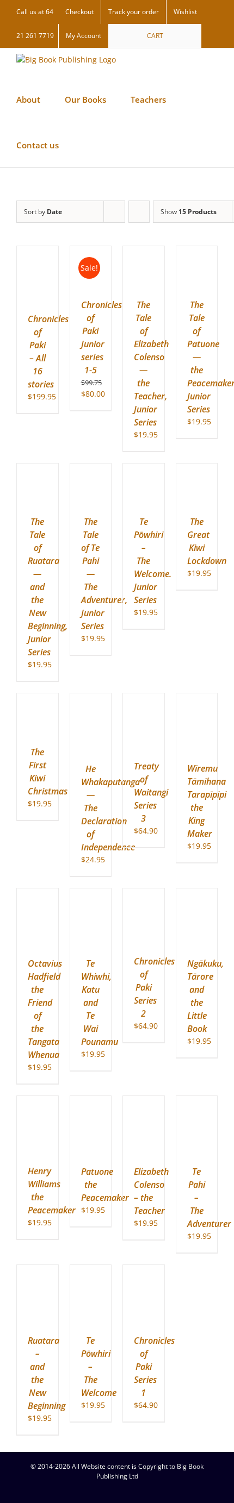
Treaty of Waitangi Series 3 (151, 792)
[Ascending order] (139, 212)
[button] (117, 144)
